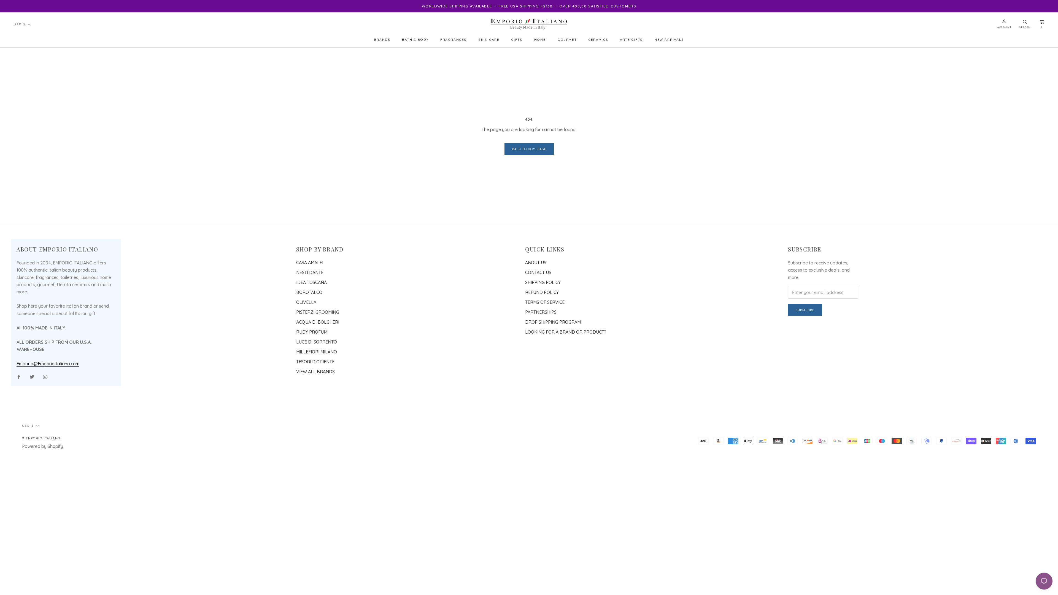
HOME (540, 39)
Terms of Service (545, 302)
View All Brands (315, 371)
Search (1025, 27)
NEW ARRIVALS (669, 39)
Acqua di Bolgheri (317, 322)
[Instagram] (45, 376)
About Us (535, 262)
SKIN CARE (488, 39)
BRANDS (382, 39)
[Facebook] (19, 376)
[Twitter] (32, 376)
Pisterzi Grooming (317, 312)
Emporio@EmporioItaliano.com (48, 363)
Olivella (306, 302)
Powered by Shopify (42, 446)
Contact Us (538, 272)
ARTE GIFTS (631, 39)
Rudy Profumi (312, 332)
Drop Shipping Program (553, 322)
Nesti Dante (309, 272)
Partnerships (541, 312)
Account (1004, 27)
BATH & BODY (415, 39)
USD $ (20, 24)
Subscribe (805, 310)
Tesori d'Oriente (315, 361)
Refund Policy (542, 292)
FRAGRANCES (453, 39)
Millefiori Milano (316, 352)
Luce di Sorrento (316, 342)
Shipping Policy (543, 282)
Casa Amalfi (309, 262)
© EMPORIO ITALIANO (41, 438)
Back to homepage (529, 149)
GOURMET (567, 39)
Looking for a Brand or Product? (565, 332)
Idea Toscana (311, 282)
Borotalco (309, 292)
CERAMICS (598, 39)
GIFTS (517, 39)
